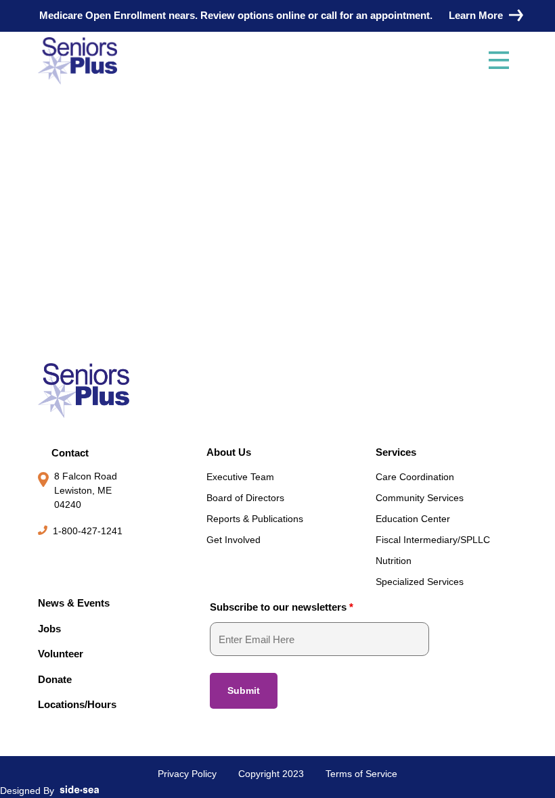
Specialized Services (420, 581)
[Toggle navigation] (499, 61)
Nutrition (394, 560)
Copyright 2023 (271, 773)
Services (396, 452)
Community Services (420, 497)
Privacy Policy (187, 773)
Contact (70, 453)
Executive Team (240, 476)
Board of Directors (245, 497)
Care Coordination (415, 476)
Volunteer (60, 653)
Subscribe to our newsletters (281, 607)
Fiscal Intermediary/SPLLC (433, 539)
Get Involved (233, 539)
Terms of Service (361, 773)
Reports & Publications (254, 518)
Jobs (49, 628)
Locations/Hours (77, 704)
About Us (228, 452)
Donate (55, 679)
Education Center (413, 518)
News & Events (74, 603)
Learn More (476, 15)
